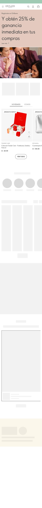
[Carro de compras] (38, 6)
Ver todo (21, 157)
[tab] (16, 104)
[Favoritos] (29, 132)
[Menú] (3, 6)
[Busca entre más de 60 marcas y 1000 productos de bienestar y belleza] (28, 6)
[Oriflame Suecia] (10, 6)
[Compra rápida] (29, 136)
